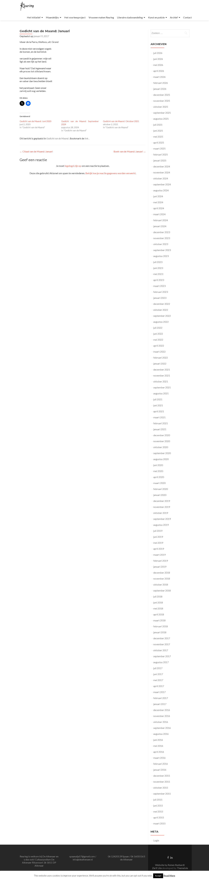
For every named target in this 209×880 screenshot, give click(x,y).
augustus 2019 (161, 524)
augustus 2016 (161, 733)
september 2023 (162, 250)
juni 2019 (158, 536)
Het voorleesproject (75, 17)
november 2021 (161, 375)
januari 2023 (159, 297)
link (87, 138)
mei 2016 (158, 745)
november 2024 (161, 172)
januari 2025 (159, 160)
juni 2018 (158, 602)
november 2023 (161, 238)
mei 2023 (158, 273)
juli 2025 (157, 124)
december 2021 (161, 369)
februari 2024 (160, 220)
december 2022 (161, 303)
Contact (187, 17)
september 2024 (162, 184)
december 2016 (161, 709)
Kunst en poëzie (156, 17)
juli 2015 (157, 799)
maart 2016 (159, 757)
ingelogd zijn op (73, 165)
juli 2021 (157, 399)
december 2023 (161, 232)
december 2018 (161, 572)
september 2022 (162, 315)
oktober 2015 (160, 787)
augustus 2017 (161, 662)
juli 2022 (157, 327)
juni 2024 (158, 196)
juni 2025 (158, 130)
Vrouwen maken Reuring (101, 17)
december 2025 (161, 94)
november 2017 (161, 644)
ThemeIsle (182, 868)
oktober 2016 (160, 721)
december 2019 (161, 500)
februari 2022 (160, 357)
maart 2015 (159, 823)
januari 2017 (159, 703)
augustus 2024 (161, 190)
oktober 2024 (160, 178)
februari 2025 (160, 154)
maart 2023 (159, 285)
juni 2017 (158, 674)
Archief (174, 17)
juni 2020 (158, 465)
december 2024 (161, 166)
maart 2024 (159, 214)
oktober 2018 (160, 584)
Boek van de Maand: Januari (130, 151)
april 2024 (158, 208)
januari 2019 (159, 566)
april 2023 (158, 279)
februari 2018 (160, 626)
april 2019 (158, 548)
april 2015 (158, 817)
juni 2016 (158, 739)
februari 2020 (160, 488)
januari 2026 (159, 88)
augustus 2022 (161, 321)
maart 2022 (159, 351)
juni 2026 (158, 58)
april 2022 (158, 345)
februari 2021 (160, 423)
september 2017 (162, 656)
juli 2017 (157, 668)
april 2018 (158, 614)
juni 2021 (158, 405)
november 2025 (161, 100)
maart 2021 (159, 417)
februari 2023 (160, 291)
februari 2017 (160, 698)
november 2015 (161, 781)
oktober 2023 (160, 244)
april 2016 (158, 751)
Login (156, 840)
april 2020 (158, 477)
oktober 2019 (160, 512)
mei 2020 (158, 471)
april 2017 (158, 686)
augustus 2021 (161, 393)
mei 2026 (158, 64)
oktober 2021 (160, 381)
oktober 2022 (160, 309)
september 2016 (162, 727)
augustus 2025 (161, 118)
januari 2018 (159, 632)
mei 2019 (158, 542)
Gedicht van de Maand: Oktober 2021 (121, 121)
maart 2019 (159, 554)
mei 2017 (158, 680)
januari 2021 (159, 429)
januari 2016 (159, 769)
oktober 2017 (160, 650)
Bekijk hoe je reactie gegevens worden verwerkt (110, 173)
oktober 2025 (160, 106)
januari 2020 (159, 494)
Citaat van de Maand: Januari (36, 151)
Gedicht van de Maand (57, 138)
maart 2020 (159, 483)
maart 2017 (159, 692)
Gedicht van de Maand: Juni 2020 (35, 121)
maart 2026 (159, 76)
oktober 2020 (160, 447)
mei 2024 (158, 202)
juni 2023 (158, 267)
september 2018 (162, 590)
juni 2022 (158, 333)
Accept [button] (158, 875)
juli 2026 (157, 52)
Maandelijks (52, 17)
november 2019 (161, 506)
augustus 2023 (161, 256)
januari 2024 (159, 226)
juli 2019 (157, 530)
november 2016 (161, 715)
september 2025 (162, 112)
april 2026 (158, 70)
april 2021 (158, 411)
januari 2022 (159, 363)
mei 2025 (158, 136)
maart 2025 (159, 148)
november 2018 (161, 578)
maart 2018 (159, 620)
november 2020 (161, 441)
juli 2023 (157, 262)
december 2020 (161, 435)
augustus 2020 (161, 459)
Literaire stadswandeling (130, 17)
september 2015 (162, 793)
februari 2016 (160, 763)
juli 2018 (157, 596)
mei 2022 (158, 339)
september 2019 (162, 518)
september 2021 (162, 387)
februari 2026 (160, 82)
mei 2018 (158, 608)
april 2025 (158, 142)
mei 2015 (158, 811)
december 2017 (161, 638)
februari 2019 (160, 560)
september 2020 (162, 453)
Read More (169, 875)
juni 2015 (158, 805)
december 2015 (161, 775)
